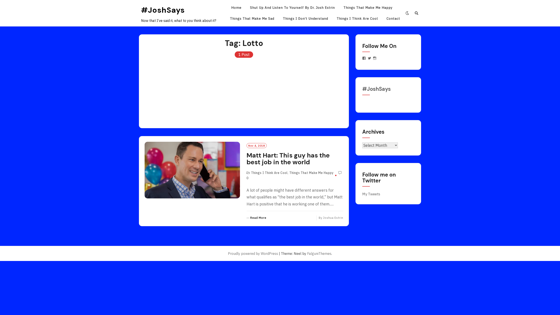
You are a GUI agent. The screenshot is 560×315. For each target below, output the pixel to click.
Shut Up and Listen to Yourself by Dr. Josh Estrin (292, 7)
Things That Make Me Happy (367, 7)
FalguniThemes (319, 253)
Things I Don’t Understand (305, 18)
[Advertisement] (244, 90)
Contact (393, 18)
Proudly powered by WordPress (253, 253)
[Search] (416, 13)
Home (236, 7)
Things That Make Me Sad (252, 18)
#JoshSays (163, 10)
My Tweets (371, 194)
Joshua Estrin (333, 218)
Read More (258, 218)
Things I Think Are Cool (357, 18)
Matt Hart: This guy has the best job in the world (288, 158)
